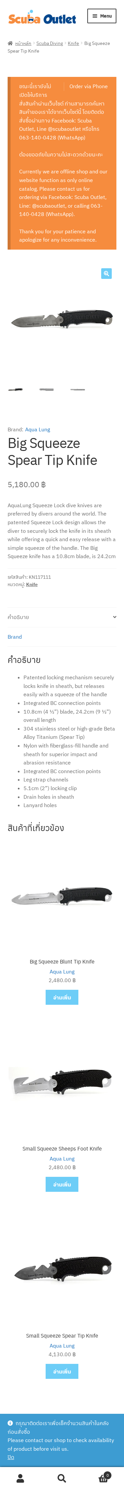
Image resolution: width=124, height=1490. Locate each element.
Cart (96, 1473)
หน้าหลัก (23, 43)
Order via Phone (88, 86)
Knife (73, 43)
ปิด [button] (11, 1457)
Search (62, 1478)
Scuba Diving (49, 43)
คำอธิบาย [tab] (18, 617)
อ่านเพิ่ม (62, 997)
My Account (20, 1478)
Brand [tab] (15, 636)
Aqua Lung (37, 429)
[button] (106, 273)
